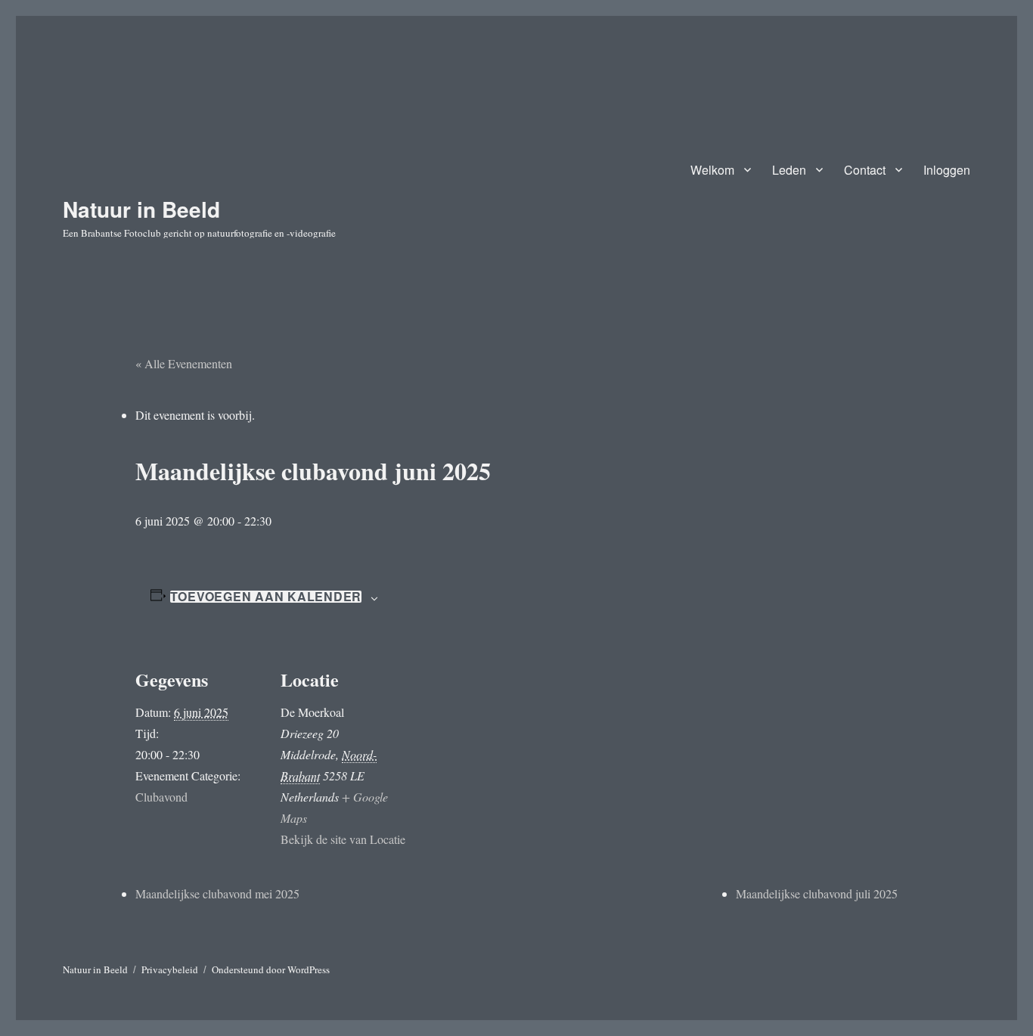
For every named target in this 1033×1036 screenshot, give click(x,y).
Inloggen (946, 169)
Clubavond (161, 797)
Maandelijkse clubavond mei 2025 (217, 893)
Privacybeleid (169, 969)
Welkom (712, 169)
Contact (865, 169)
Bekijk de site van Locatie (343, 839)
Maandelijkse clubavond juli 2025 (817, 893)
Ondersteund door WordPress (271, 969)
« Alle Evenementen (183, 363)
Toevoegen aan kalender (266, 597)
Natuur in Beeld (141, 209)
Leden (789, 169)
